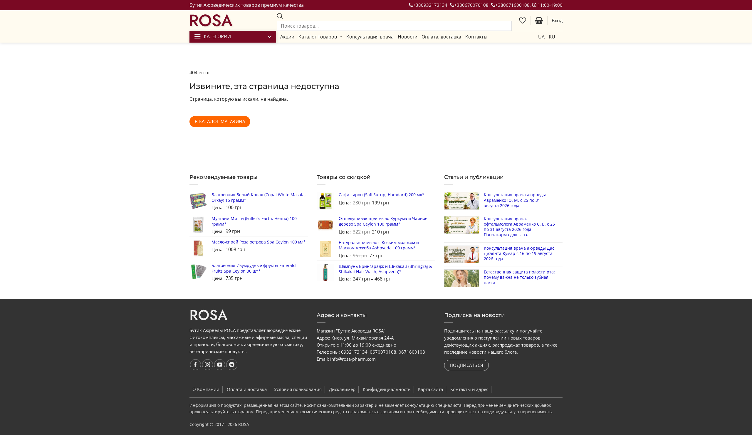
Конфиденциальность (387, 389)
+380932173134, (431, 5)
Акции (287, 36)
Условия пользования (298, 389)
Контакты (476, 36)
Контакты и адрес (469, 389)
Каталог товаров (317, 36)
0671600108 (412, 352)
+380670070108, (472, 5)
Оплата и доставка (247, 389)
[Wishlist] (522, 21)
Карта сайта (430, 389)
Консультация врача (370, 36)
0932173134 (354, 352)
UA (541, 36)
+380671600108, (513, 5)
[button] (539, 21)
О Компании (205, 389)
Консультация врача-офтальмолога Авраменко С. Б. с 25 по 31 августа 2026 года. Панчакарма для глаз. (519, 227)
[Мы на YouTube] (219, 364)
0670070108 (383, 352)
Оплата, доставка (441, 36)
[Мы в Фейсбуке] (195, 364)
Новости (407, 36)
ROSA (211, 20)
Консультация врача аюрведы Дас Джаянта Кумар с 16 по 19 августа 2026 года (519, 253)
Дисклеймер (342, 389)
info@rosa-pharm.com (353, 359)
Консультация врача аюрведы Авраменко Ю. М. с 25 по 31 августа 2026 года (515, 200)
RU (552, 36)
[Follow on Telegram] (231, 364)
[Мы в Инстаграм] (207, 364)
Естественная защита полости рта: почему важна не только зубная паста (519, 277)
